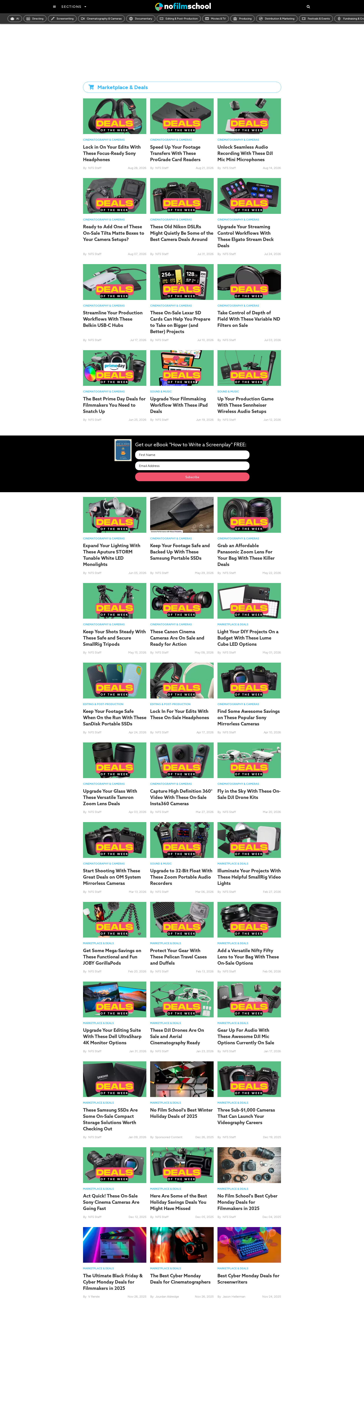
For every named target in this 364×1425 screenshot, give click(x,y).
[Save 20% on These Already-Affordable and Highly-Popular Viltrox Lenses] (115, 1324)
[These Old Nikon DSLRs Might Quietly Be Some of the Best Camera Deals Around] (182, 196)
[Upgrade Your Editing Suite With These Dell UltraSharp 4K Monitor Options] (115, 999)
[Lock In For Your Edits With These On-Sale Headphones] (182, 680)
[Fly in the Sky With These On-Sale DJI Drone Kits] (249, 760)
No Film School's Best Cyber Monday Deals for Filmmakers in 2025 (247, 1202)
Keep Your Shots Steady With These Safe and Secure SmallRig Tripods (114, 638)
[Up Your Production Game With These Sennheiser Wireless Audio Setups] (249, 368)
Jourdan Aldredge (167, 1296)
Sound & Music (161, 391)
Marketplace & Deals (232, 624)
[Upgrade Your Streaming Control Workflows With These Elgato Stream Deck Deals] (249, 196)
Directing (37, 18)
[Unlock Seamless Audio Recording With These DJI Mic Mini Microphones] (249, 116)
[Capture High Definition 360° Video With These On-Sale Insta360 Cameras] (182, 760)
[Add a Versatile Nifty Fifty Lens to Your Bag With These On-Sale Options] (249, 919)
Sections (71, 7)
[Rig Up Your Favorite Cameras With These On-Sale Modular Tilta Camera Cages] (249, 1410)
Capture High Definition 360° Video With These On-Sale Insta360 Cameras (181, 797)
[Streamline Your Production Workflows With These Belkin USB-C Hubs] (115, 281)
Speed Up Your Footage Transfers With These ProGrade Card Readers (175, 153)
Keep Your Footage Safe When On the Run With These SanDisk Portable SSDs (114, 717)
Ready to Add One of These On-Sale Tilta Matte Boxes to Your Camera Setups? (113, 233)
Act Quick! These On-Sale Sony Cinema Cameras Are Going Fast (111, 1202)
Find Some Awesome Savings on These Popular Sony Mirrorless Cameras (248, 717)
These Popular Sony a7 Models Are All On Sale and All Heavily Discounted (179, 1361)
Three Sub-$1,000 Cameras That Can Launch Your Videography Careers (246, 1116)
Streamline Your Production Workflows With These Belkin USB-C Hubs (113, 319)
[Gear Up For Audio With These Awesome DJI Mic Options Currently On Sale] (249, 999)
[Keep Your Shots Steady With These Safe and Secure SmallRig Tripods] (115, 600)
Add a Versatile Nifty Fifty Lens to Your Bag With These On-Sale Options (248, 957)
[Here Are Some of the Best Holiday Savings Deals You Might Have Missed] (182, 1165)
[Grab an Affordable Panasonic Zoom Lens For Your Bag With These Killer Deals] (249, 514)
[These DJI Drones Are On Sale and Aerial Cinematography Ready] (182, 999)
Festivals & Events (319, 18)
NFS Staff (94, 168)
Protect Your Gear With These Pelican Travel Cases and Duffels (178, 957)
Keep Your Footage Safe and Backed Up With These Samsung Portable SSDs (180, 552)
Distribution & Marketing (279, 18)
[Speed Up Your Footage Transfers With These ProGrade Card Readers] (182, 116)
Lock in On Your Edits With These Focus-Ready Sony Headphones (112, 153)
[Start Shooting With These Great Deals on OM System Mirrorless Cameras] (115, 839)
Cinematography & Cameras (104, 18)
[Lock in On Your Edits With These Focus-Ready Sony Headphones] (115, 116)
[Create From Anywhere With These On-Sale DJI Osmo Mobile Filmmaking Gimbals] (115, 1410)
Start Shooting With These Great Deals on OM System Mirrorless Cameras (112, 877)
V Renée (94, 1296)
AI (17, 18)
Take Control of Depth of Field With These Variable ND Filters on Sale (248, 319)
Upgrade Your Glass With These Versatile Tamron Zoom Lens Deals (110, 797)
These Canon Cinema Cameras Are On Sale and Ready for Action (177, 638)
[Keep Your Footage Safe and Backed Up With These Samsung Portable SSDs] (182, 514)
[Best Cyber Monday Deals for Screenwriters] (249, 1244)
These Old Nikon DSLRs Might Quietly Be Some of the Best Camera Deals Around (181, 233)
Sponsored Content (168, 1137)
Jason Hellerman (234, 1296)
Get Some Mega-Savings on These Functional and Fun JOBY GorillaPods (112, 957)
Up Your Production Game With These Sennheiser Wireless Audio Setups (245, 405)
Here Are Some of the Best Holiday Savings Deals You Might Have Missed (178, 1202)
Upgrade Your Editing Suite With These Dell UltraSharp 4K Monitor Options (112, 1036)
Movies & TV (218, 18)
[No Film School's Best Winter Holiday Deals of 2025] (182, 1079)
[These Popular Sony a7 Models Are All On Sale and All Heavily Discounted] (182, 1324)
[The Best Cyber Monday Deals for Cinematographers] (182, 1244)
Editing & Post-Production (182, 18)
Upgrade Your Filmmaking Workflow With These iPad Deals (179, 405)
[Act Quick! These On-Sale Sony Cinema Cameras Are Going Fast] (115, 1165)
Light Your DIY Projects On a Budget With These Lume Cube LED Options (247, 638)
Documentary (143, 18)
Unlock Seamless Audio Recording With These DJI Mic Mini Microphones (245, 153)
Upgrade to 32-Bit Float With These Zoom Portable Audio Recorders (181, 877)
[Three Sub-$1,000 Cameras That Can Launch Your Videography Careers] (249, 1079)
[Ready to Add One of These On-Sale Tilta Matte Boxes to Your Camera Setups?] (115, 196)
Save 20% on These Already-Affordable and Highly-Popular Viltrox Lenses (113, 1361)
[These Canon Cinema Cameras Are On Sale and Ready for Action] (182, 600)
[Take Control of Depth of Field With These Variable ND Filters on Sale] (249, 281)
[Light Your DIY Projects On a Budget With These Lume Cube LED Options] (249, 600)
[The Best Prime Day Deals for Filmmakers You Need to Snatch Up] (115, 368)
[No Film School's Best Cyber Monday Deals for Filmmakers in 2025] (249, 1165)
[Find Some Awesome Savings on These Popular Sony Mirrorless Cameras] (249, 680)
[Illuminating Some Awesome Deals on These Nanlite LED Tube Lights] (182, 1410)
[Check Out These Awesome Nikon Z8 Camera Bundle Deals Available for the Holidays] (249, 1324)
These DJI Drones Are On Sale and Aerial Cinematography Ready (177, 1036)
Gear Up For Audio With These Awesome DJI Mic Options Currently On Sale (245, 1036)
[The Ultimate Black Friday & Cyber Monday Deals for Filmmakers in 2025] (115, 1244)
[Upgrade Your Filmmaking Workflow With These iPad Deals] (182, 368)
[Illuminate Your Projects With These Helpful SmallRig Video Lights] (249, 839)
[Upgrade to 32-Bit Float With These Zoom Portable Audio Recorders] (182, 839)
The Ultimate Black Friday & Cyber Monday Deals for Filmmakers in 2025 (113, 1282)
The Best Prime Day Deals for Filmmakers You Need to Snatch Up (114, 405)
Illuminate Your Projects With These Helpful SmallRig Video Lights (249, 877)
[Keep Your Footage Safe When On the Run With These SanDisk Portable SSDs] (115, 680)
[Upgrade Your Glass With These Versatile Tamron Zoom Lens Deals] (115, 760)
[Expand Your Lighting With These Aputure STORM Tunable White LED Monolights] (115, 514)
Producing (245, 18)
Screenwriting (65, 18)
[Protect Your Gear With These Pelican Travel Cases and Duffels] (182, 919)
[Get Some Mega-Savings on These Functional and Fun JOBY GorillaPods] (115, 919)
